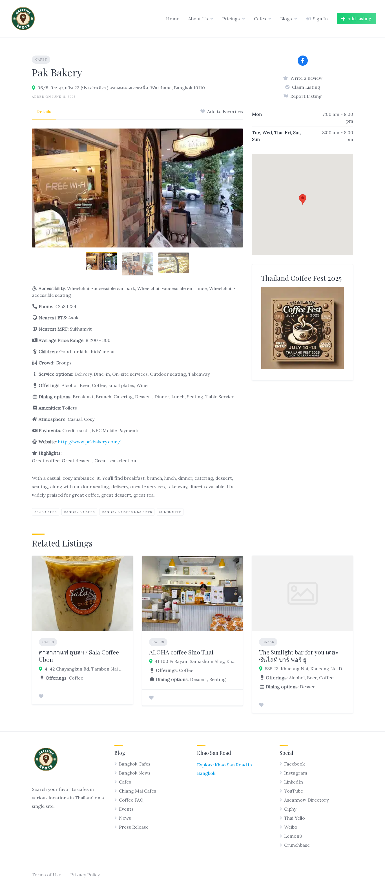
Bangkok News (135, 773)
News (125, 818)
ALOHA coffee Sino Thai (181, 652)
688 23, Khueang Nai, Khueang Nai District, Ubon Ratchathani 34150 (305, 668)
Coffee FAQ (131, 800)
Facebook (294, 764)
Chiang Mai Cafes (137, 791)
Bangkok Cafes (79, 512)
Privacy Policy (85, 874)
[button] (302, 199)
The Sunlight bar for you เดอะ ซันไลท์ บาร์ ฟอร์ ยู (298, 655)
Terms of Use (46, 874)
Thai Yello (294, 818)
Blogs (286, 18)
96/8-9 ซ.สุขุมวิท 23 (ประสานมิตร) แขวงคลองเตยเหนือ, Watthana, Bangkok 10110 (121, 87)
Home (172, 18)
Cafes (260, 18)
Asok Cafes (45, 512)
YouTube (293, 791)
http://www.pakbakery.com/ (89, 441)
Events (126, 809)
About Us (198, 18)
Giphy (290, 809)
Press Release (134, 827)
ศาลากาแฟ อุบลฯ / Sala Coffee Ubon (79, 655)
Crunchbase (297, 845)
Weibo (290, 827)
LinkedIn (293, 782)
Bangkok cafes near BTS (127, 512)
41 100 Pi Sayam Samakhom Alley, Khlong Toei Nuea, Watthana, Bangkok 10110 (195, 661)
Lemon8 (293, 836)
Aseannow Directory (306, 800)
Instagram (295, 773)
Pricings (231, 18)
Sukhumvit (170, 512)
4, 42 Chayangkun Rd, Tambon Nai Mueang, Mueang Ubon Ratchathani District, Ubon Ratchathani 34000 (85, 669)
